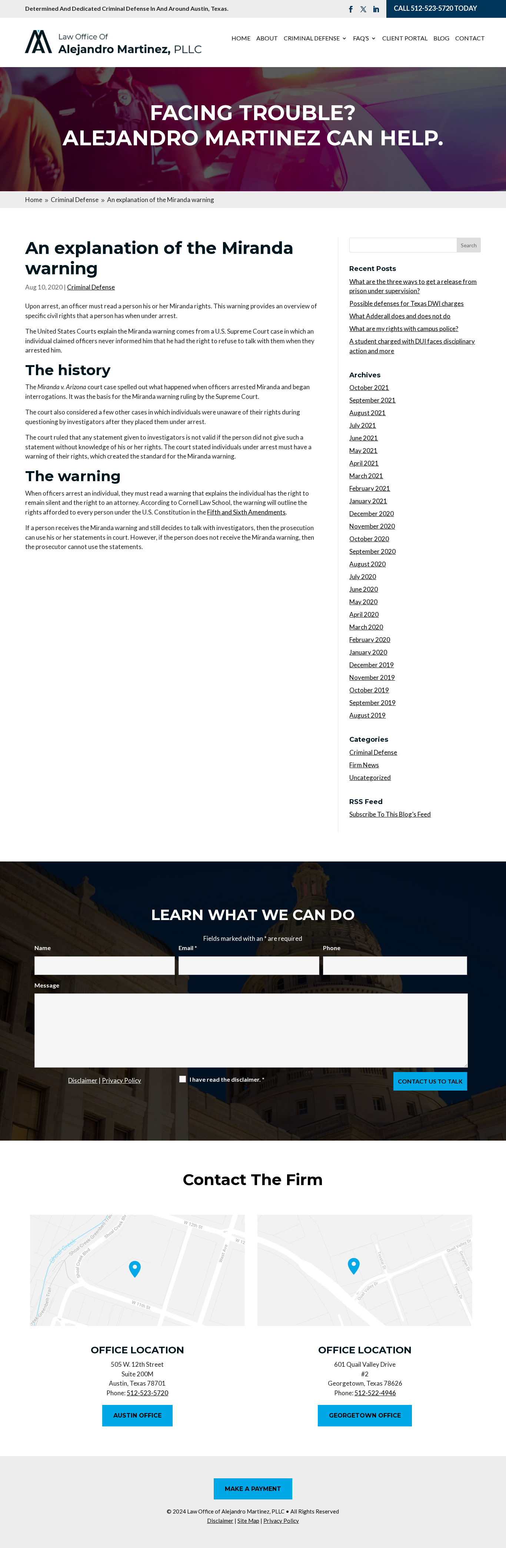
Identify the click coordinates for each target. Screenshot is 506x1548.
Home (241, 39)
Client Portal (404, 39)
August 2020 (367, 564)
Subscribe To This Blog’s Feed (390, 814)
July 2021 (362, 425)
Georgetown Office (365, 1415)
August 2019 (367, 715)
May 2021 (363, 450)
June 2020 (363, 589)
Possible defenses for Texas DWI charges (406, 303)
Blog (441, 39)
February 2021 (369, 488)
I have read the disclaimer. (227, 1079)
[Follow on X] (363, 9)
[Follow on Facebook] (350, 9)
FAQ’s (361, 39)
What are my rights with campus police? (403, 329)
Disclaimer (82, 1080)
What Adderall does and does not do (399, 316)
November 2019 (372, 677)
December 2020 (371, 513)
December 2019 (371, 665)
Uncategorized (370, 777)
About (267, 39)
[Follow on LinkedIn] (376, 9)
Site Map (248, 1520)
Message (46, 985)
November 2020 (372, 526)
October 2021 (369, 387)
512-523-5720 (432, 8)
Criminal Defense (312, 39)
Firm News (364, 765)
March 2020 (366, 627)
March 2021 (366, 476)
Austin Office (137, 1415)
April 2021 (364, 463)
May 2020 (363, 602)
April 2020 (364, 614)
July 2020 (362, 576)
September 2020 (372, 551)
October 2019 (369, 690)
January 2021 (368, 501)
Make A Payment (253, 1488)
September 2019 (372, 703)
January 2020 (368, 652)
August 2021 (367, 413)
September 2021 (372, 400)
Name (42, 947)
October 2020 (369, 539)
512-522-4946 (375, 1393)
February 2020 (369, 640)
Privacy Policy (121, 1080)
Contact (470, 39)
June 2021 (363, 438)
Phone (331, 947)
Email (188, 947)
